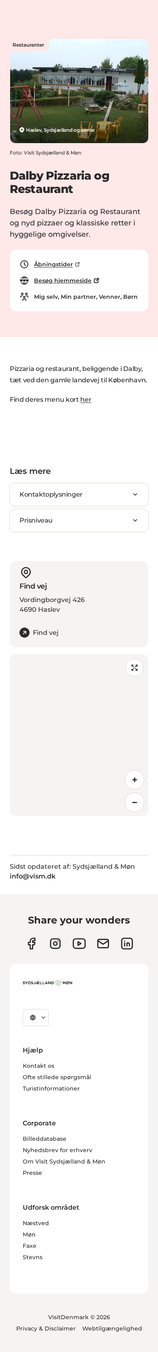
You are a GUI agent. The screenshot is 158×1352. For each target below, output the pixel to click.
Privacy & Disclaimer (46, 1328)
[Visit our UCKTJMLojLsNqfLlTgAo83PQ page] (79, 943)
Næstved (36, 1223)
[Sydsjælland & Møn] (47, 983)
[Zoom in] (134, 779)
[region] (79, 735)
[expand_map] (134, 668)
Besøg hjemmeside (63, 280)
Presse (32, 1172)
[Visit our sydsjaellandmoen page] (31, 943)
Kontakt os (38, 1065)
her (85, 399)
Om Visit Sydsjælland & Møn (64, 1161)
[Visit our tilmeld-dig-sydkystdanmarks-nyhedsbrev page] (103, 943)
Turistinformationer (51, 1088)
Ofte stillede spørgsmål (57, 1077)
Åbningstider (53, 264)
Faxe (29, 1245)
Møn (29, 1234)
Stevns (33, 1257)
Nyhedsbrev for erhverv (57, 1150)
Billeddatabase (44, 1138)
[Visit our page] (55, 943)
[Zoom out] (134, 802)
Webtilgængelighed (112, 1328)
